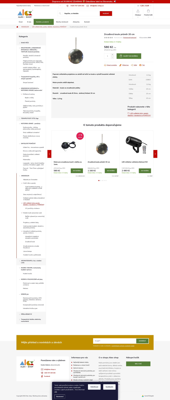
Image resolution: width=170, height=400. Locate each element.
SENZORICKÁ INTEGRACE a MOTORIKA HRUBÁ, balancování (31, 89)
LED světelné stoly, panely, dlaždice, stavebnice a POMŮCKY (33, 204)
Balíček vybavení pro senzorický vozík (34, 217)
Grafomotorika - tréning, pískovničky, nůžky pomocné (31, 128)
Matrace (25, 288)
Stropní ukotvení (28, 82)
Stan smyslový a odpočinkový (32, 194)
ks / (138, 364)
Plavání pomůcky (30, 101)
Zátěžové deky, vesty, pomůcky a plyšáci (33, 106)
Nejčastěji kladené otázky (23, 6)
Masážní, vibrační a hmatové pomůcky (31, 56)
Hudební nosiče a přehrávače (32, 255)
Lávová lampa (27, 251)
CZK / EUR (144, 6)
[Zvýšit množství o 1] (112, 54)
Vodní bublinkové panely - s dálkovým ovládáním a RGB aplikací (33, 188)
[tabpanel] (68, 154)
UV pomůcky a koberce (32, 208)
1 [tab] (98, 180)
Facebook (47, 376)
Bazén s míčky (29, 98)
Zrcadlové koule (30, 242)
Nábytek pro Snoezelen (30, 180)
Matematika (26, 160)
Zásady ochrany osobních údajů (83, 380)
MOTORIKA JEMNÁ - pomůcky (30, 123)
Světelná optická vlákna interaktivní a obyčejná (34, 199)
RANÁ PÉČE (25, 43)
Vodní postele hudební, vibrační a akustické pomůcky (33, 227)
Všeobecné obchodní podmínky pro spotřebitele (84, 371)
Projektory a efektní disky (31, 223)
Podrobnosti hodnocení (129, 37)
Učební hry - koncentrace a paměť (33, 147)
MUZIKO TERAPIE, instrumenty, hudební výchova (31, 269)
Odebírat (142, 341)
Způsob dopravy (78, 368)
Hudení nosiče (27, 274)
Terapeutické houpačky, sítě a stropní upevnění (30, 78)
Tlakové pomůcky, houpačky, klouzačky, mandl (31, 112)
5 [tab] (105, 180)
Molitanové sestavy (29, 94)
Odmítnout (94, 387)
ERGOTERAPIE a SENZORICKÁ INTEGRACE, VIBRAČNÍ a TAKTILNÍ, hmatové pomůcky (31, 50)
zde (55, 392)
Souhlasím (109, 387)
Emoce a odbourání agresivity (32, 151)
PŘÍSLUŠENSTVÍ (26, 314)
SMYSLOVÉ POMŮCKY (28, 143)
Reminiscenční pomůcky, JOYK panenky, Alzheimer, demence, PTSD (32, 299)
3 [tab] (102, 180)
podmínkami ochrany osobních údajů (123, 346)
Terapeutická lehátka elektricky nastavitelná (31, 320)
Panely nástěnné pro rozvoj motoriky (31, 137)
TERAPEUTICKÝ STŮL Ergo (29, 118)
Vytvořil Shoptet (149, 396)
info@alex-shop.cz (50, 369)
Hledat (106, 13)
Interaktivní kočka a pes (30, 308)
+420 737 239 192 (49, 373)
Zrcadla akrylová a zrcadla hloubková (31, 247)
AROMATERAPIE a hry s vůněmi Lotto (31, 262)
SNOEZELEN (25, 176)
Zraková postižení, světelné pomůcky (31, 155)
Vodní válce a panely (29, 183)
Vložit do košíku (130, 56)
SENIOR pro (25, 294)
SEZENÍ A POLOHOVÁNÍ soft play (31, 279)
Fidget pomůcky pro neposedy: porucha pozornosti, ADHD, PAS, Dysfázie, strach (33, 62)
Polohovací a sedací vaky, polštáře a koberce (33, 284)
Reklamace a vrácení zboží (41, 6)
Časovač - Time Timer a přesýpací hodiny (33, 169)
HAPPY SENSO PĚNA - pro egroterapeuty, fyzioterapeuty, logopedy (32, 69)
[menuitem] (20, 22)
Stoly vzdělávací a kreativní (31, 132)
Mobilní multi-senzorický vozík (32, 213)
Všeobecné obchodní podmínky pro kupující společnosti (84, 376)
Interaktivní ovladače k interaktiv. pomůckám (32, 237)
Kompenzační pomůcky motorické (33, 305)
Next (155, 154)
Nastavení (59, 396)
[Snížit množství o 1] (112, 57)
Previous (49, 154)
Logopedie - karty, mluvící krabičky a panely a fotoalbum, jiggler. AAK (33, 164)
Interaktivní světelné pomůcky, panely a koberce (32, 232)
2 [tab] (100, 180)
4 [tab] (104, 180)
